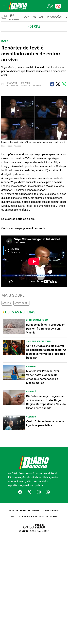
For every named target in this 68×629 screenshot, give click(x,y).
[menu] (4, 6)
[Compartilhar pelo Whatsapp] (64, 84)
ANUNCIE (13, 510)
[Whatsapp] (48, 492)
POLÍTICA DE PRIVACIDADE (24, 516)
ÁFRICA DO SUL (22, 303)
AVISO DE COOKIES (48, 516)
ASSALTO (6, 303)
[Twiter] (29, 492)
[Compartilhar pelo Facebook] (52, 84)
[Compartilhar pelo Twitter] (58, 84)
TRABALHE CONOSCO (30, 510)
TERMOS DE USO (51, 510)
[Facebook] (20, 492)
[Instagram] (39, 492)
